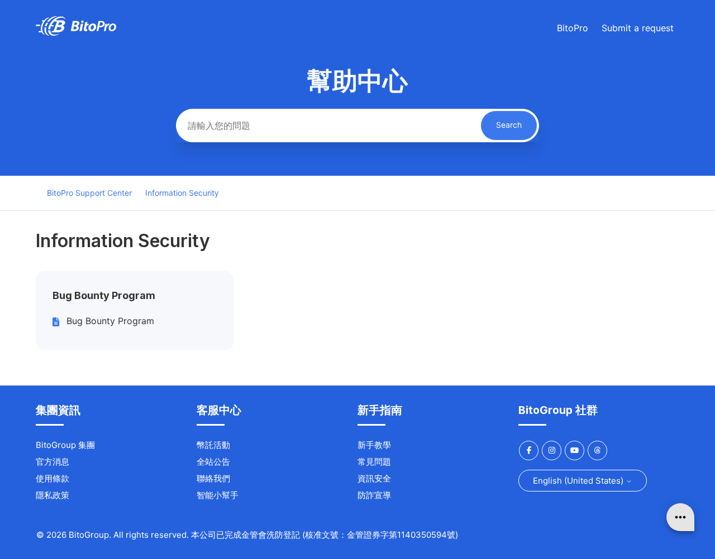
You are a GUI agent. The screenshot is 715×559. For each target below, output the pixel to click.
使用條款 (52, 478)
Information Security (182, 192)
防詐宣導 (374, 495)
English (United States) (579, 480)
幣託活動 (213, 445)
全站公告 (213, 461)
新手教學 (374, 445)
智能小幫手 (218, 495)
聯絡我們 (213, 478)
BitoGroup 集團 (65, 445)
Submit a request (638, 27)
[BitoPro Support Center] (76, 32)
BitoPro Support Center (89, 192)
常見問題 (374, 461)
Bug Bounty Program (104, 295)
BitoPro (572, 27)
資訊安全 (374, 478)
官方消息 (52, 461)
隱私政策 (52, 495)
